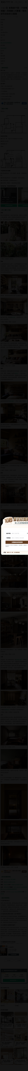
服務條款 (16, 545)
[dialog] (14, 535)
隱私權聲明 (21, 545)
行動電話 (8, 538)
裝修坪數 (8, 533)
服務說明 (25, 545)
